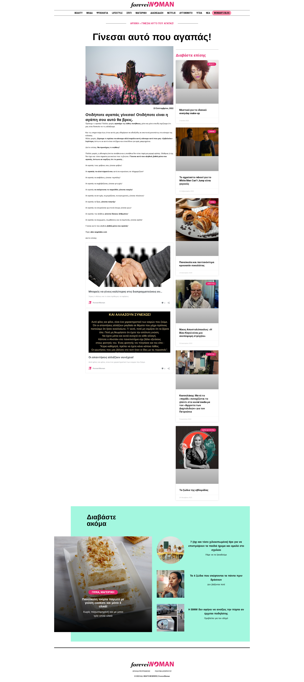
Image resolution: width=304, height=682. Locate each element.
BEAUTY (79, 13)
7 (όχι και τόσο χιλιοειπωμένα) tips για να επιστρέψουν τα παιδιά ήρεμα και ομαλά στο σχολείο (216, 545)
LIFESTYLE (117, 13)
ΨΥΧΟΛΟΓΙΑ (102, 13)
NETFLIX (171, 13)
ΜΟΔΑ (89, 13)
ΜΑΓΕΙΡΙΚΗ (141, 13)
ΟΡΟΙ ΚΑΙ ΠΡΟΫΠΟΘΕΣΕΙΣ (141, 671)
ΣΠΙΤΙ (129, 13)
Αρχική (134, 23)
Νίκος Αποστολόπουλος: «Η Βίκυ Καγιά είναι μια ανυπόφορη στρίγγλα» (195, 332)
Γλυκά (95, 592)
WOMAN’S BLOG (222, 13)
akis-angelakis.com (98, 232)
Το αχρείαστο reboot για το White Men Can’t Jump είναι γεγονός (195, 180)
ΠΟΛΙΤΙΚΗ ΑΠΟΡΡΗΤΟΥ (163, 671)
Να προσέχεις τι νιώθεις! (108, 147)
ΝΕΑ (208, 13)
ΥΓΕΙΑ (199, 13)
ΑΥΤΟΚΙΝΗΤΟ (185, 13)
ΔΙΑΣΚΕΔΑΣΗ (156, 13)
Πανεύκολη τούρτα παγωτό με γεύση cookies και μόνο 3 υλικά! (103, 603)
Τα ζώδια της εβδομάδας (193, 490)
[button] (247, 4)
